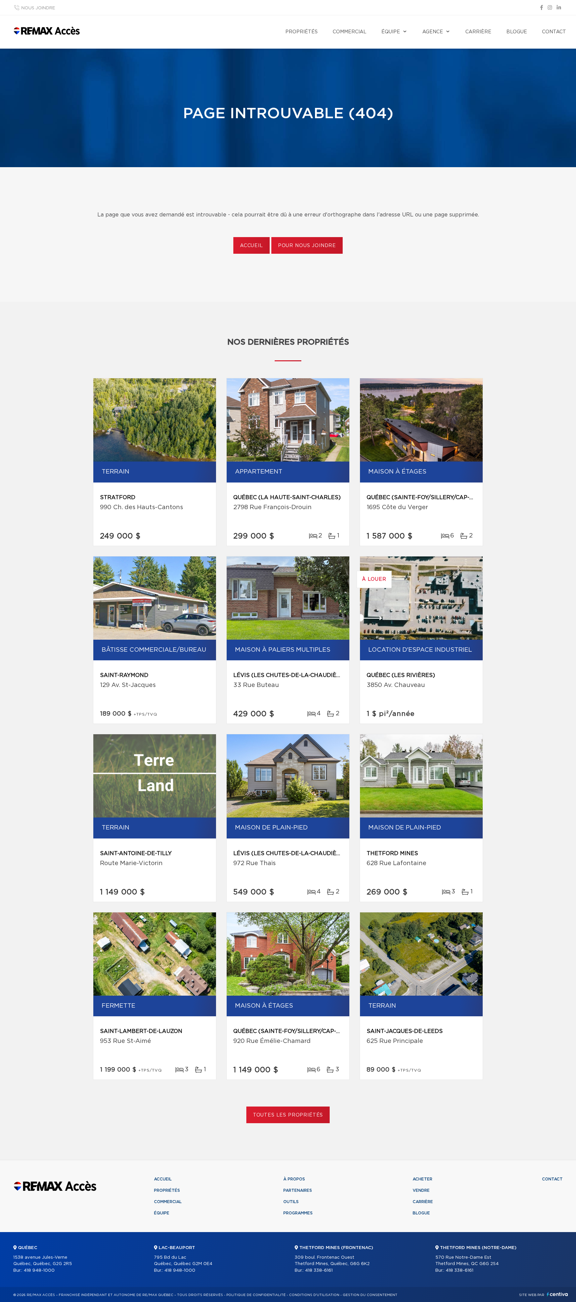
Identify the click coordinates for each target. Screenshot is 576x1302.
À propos (294, 1179)
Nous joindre (38, 8)
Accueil (251, 245)
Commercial (349, 32)
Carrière (478, 32)
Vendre (421, 1190)
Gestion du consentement (370, 1295)
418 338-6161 (319, 1270)
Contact (554, 32)
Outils (291, 1202)
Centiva (557, 1294)
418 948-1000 (39, 1270)
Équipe (390, 32)
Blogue (516, 32)
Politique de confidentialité (256, 1295)
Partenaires (297, 1190)
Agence (432, 32)
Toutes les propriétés (288, 1115)
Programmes (298, 1213)
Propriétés (301, 32)
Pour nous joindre (307, 245)
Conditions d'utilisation (314, 1295)
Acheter (422, 1179)
